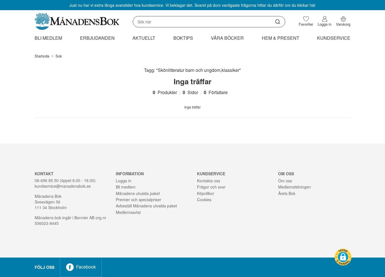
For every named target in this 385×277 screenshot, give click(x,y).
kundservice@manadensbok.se (63, 186)
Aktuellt (143, 38)
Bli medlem (48, 38)
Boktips (183, 38)
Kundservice (333, 38)
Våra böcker (227, 38)
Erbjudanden (97, 38)
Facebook (86, 266)
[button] (343, 257)
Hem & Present (280, 38)
